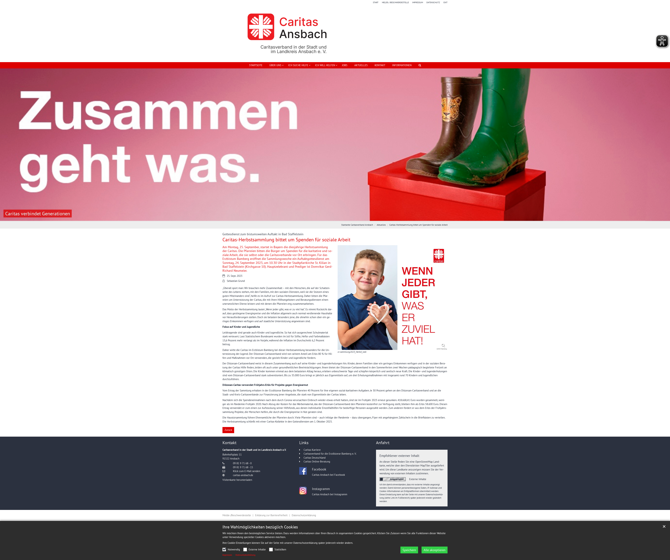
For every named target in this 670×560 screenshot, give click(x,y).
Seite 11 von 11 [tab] (365, 217)
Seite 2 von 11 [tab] (310, 217)
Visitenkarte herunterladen (237, 479)
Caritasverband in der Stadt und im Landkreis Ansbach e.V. (254, 449)
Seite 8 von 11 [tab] (347, 217)
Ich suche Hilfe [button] (298, 65)
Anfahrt (382, 442)
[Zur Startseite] (335, 33)
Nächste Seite (663, 144)
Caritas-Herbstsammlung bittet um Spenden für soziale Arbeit (418, 224)
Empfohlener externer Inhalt (399, 456)
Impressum (227, 555)
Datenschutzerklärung (245, 555)
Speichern (409, 550)
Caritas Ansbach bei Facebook (328, 474)
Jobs (344, 65)
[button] (274, 66)
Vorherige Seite (6, 144)
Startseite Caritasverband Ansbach (357, 224)
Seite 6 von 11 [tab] (335, 217)
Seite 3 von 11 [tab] (316, 217)
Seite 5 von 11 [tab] (329, 217)
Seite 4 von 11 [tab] (322, 217)
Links (303, 442)
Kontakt (380, 65)
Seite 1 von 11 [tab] (304, 217)
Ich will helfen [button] (325, 65)
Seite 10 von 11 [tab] (359, 217)
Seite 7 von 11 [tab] (341, 217)
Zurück (228, 430)
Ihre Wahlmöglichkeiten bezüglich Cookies (260, 527)
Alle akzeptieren (434, 550)
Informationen (402, 65)
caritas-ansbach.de (243, 475)
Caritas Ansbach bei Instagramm (329, 494)
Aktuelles (361, 65)
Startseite (255, 65)
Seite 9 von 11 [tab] (353, 217)
